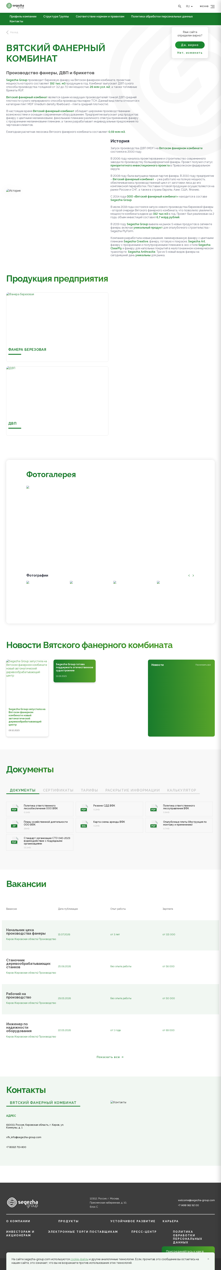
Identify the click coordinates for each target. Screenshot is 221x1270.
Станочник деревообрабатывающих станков (27, 963)
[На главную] (15, 8)
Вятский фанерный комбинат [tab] (43, 1103)
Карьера (171, 1221)
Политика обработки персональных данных (162, 17)
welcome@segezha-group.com (196, 1200)
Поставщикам (104, 1231)
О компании (18, 1221)
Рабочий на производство (18, 995)
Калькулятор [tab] (181, 790)
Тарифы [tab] (89, 790)
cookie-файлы (79, 1259)
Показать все (108, 1057)
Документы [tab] (23, 790)
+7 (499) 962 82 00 (188, 1205)
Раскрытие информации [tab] (132, 790)
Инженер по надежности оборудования (19, 1027)
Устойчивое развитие (133, 1221)
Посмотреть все (203, 665)
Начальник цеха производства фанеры (26, 931)
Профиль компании (23, 17)
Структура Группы (56, 17)
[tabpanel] (110, 822)
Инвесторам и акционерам (20, 1233)
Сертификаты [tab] (58, 790)
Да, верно (190, 45)
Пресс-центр (144, 1231)
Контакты (16, 21)
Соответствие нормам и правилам (100, 17)
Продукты (68, 1221)
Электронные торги (68, 1231)
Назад (14, 32)
